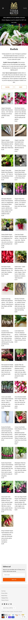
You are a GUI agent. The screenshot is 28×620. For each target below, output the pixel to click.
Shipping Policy (4, 597)
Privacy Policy (4, 593)
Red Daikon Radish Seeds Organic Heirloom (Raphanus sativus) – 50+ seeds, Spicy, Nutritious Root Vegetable (7, 270)
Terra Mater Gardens (9, 611)
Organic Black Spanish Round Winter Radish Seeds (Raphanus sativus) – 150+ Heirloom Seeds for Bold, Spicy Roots (20, 174)
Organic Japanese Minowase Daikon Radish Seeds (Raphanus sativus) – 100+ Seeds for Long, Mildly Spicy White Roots (7, 144)
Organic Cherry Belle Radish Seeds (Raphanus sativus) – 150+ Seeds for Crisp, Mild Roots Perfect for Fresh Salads (7, 174)
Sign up (14, 579)
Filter (7, 87)
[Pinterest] (11, 604)
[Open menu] (3, 8)
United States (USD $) (8, 608)
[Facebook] (4, 604)
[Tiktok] (8, 604)
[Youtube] (6, 604)
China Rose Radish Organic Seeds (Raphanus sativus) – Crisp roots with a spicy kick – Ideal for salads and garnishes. (21, 238)
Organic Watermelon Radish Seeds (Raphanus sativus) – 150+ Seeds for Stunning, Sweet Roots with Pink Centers (7, 111)
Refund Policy (4, 595)
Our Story (3, 591)
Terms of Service (4, 600)
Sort (20, 87)
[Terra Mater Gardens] (14, 8)
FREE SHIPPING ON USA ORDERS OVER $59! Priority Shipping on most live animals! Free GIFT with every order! (14, 20)
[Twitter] (2, 604)
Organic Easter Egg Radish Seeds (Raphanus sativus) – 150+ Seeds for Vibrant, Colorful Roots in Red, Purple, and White (7, 302)
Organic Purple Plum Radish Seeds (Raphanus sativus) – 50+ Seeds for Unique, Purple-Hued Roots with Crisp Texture (20, 202)
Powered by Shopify (18, 611)
